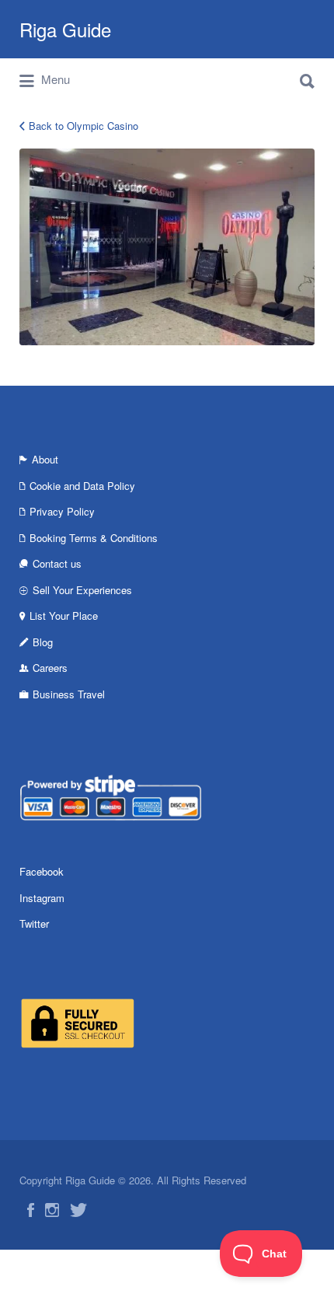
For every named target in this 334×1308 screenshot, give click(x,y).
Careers (50, 667)
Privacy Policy (62, 511)
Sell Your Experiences (82, 589)
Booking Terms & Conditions (94, 537)
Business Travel (69, 694)
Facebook (41, 871)
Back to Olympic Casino (83, 125)
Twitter (34, 923)
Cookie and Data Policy (82, 485)
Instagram (41, 897)
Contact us (57, 563)
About (45, 459)
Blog (43, 642)
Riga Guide (65, 29)
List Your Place (64, 615)
